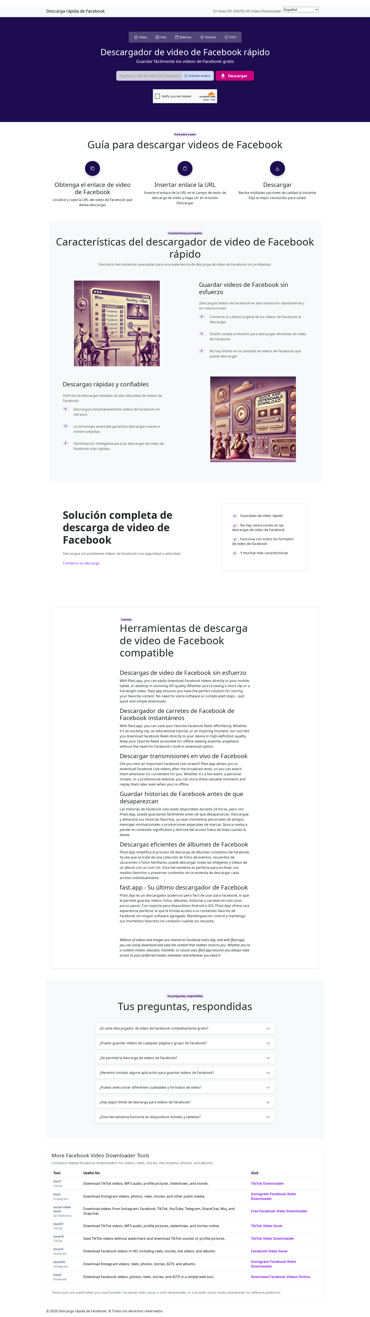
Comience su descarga (81, 563)
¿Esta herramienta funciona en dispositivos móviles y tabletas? (150, 1117)
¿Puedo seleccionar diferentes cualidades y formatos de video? (150, 1087)
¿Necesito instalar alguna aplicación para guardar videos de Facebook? (157, 1072)
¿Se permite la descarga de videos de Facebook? (138, 1057)
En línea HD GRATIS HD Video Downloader (247, 11)
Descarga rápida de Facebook (75, 11)
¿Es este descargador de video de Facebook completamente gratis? (154, 1028)
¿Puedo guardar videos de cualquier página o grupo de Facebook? (153, 1043)
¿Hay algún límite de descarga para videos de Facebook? (145, 1102)
